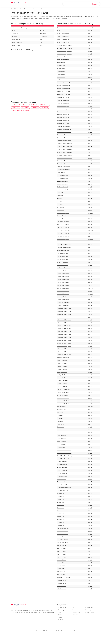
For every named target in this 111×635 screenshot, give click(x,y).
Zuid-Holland (14, 8)
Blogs (73, 607)
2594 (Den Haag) (16, 104)
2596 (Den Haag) (26, 104)
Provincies (61, 617)
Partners (60, 615)
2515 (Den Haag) (45, 104)
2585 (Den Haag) (25, 110)
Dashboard (90, 607)
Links (59, 612)
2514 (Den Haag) (25, 107)
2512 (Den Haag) (44, 107)
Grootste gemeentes (63, 610)
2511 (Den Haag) (15, 107)
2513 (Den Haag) (35, 107)
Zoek (95, 4)
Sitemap (89, 610)
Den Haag (35, 8)
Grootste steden (62, 607)
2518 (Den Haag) (16, 110)
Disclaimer (75, 615)
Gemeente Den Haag (25, 8)
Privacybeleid (76, 612)
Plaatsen (60, 619)
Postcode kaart (91, 612)
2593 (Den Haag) (35, 104)
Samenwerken (76, 610)
